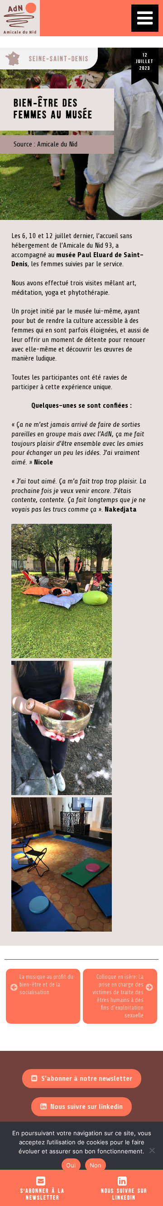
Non (96, 1165)
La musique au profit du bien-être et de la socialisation (46, 984)
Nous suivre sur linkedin (86, 1107)
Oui (71, 1165)
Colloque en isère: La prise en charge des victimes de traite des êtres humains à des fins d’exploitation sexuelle (118, 995)
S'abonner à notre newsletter (86, 1078)
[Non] (151, 1150)
